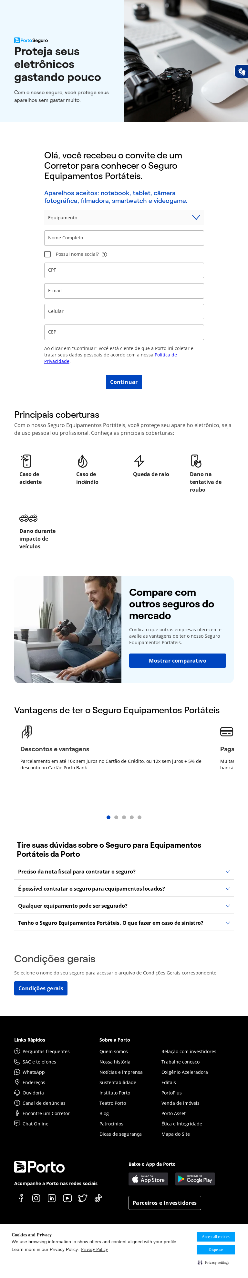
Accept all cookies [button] (216, 1236)
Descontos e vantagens (54, 749)
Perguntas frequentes (46, 1051)
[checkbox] (47, 254)
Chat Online (35, 1124)
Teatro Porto (112, 1103)
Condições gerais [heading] (55, 958)
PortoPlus (171, 1093)
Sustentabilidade (117, 1082)
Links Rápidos (29, 1040)
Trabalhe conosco (180, 1062)
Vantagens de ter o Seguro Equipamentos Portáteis (117, 710)
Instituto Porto (114, 1093)
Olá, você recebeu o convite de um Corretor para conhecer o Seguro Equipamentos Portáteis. (113, 165)
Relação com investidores (188, 1051)
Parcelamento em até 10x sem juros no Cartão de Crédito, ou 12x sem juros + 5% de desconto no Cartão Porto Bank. (111, 764)
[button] (213, 1262)
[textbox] (124, 238)
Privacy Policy (94, 1249)
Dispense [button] (216, 1249)
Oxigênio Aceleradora (184, 1072)
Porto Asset (173, 1113)
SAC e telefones (39, 1062)
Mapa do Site (175, 1134)
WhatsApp (34, 1072)
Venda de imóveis (180, 1103)
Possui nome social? (77, 254)
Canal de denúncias (44, 1103)
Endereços (34, 1082)
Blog (104, 1113)
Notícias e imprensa (121, 1072)
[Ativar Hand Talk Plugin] (241, 71)
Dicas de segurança (120, 1134)
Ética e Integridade (181, 1124)
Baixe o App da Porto (152, 1164)
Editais (168, 1082)
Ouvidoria (33, 1093)
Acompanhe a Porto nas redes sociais (56, 1183)
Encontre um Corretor (46, 1113)
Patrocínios (111, 1124)
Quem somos (113, 1051)
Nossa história (114, 1062)
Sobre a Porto (114, 1040)
